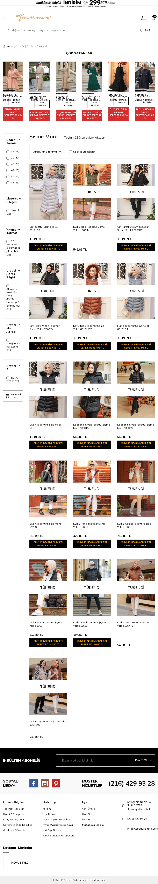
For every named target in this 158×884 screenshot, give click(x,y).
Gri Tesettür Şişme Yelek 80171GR (43, 228)
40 (14, 164)
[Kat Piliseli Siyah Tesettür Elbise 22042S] (118, 77)
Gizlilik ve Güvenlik (14, 830)
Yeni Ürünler (50, 814)
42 (14, 170)
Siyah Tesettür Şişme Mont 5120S (45, 525)
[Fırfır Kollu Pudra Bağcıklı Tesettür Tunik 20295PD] (13, 77)
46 (14, 182)
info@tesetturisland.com (142, 828)
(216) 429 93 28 (131, 783)
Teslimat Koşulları (13, 808)
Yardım (47, 808)
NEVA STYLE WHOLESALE (58, 835)
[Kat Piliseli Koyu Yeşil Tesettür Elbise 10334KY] (92, 77)
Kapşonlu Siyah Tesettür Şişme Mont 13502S (135, 426)
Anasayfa (12, 46)
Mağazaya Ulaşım (93, 824)
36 (14, 151)
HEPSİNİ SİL (16, 396)
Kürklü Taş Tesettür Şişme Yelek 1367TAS (48, 723)
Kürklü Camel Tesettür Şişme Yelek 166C (134, 525)
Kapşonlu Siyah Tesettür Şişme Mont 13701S (91, 426)
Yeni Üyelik (88, 808)
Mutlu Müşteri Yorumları (56, 819)
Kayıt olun (143, 760)
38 (14, 157)
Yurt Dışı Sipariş (52, 830)
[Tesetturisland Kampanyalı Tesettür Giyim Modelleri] (79, 4)
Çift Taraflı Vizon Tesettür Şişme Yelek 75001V (44, 327)
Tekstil (12, 212)
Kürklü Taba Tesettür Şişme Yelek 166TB (89, 525)
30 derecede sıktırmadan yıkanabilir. (13, 248)
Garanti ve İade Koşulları (18, 824)
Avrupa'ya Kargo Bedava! (58, 824)
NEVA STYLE (12, 379)
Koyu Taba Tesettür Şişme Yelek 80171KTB (88, 327)
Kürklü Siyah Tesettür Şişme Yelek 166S (45, 624)
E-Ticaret (66, 880)
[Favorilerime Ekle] (62, 167)
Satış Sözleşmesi (13, 819)
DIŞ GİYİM (27, 46)
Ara (148, 30)
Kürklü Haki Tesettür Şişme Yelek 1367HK (89, 228)
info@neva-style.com (13, 346)
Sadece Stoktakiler (84, 151)
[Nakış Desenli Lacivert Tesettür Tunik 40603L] (145, 77)
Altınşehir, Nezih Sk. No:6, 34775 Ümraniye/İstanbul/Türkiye (13, 298)
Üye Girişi (87, 814)
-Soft (56, 880)
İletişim (86, 819)
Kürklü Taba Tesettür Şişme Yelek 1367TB (133, 624)
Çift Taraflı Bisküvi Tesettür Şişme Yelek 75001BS (133, 228)
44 (14, 176)
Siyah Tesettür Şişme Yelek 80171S (45, 426)
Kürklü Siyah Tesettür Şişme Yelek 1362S (89, 624)
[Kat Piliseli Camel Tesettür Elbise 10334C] (66, 77)
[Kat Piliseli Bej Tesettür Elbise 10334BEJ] (39, 77)
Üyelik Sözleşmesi (14, 814)
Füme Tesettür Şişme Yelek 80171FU (133, 327)
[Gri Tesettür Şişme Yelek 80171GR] (48, 192)
